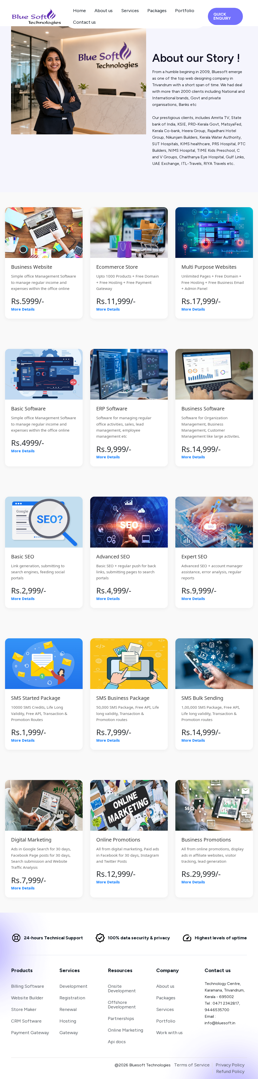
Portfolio (184, 10)
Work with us (169, 1032)
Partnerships (121, 1018)
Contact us (84, 22)
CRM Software (26, 1021)
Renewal (68, 1009)
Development (73, 986)
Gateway (68, 1032)
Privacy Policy (230, 1065)
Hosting (67, 1021)
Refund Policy (230, 1071)
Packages (157, 10)
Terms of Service (192, 1065)
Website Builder (27, 998)
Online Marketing (125, 1030)
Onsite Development (122, 988)
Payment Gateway (30, 1032)
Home (79, 10)
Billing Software (27, 986)
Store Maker (24, 1009)
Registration (72, 998)
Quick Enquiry (222, 16)
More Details (23, 309)
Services (130, 10)
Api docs (117, 1041)
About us (103, 10)
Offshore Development (122, 1005)
